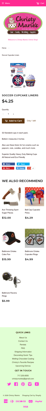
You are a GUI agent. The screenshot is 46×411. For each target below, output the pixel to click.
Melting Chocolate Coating (23, 358)
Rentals (23, 344)
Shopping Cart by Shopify (31, 395)
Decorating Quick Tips (23, 355)
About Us (23, 337)
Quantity (5, 109)
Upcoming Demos (23, 365)
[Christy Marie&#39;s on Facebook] (16, 384)
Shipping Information (23, 351)
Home (4, 48)
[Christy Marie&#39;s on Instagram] (30, 384)
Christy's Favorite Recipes (23, 362)
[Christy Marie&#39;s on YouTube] (37, 384)
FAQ (23, 348)
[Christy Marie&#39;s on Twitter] (9, 384)
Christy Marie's (14, 395)
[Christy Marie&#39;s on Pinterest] (23, 384)
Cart (42, 3)
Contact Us (23, 341)
